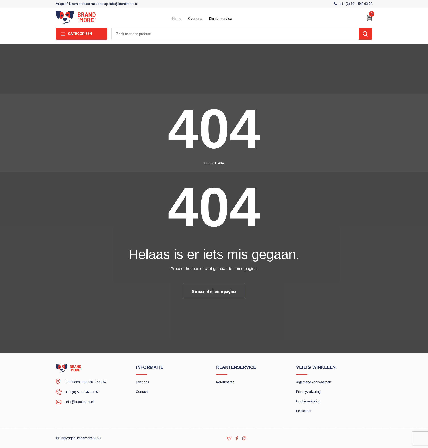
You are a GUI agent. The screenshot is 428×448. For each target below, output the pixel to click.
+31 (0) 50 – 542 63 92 (355, 4)
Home (176, 18)
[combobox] (235, 34)
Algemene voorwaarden (313, 382)
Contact (142, 392)
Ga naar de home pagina (214, 291)
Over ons (195, 18)
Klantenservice (220, 18)
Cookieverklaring (308, 401)
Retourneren (225, 382)
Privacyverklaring (308, 392)
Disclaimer (303, 411)
